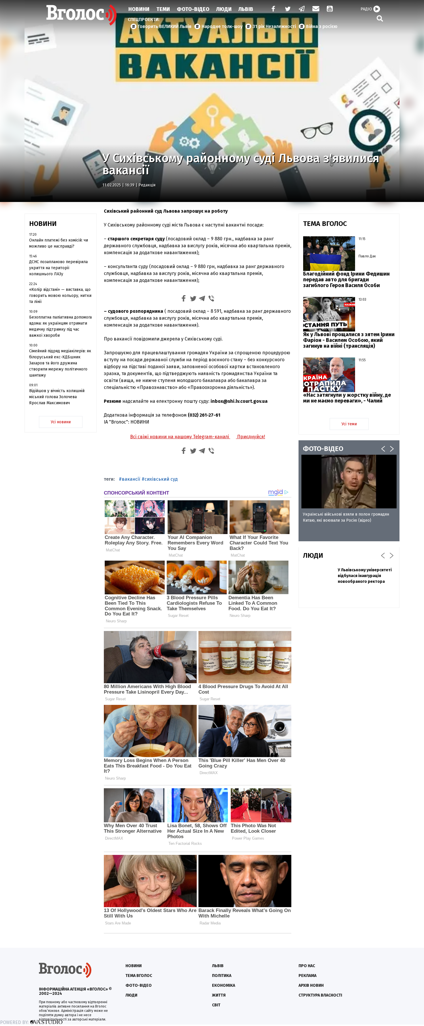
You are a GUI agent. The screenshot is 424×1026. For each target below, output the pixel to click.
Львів (246, 9)
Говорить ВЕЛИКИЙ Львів (165, 26)
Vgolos (81, 15)
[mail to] (315, 9)
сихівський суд (161, 479)
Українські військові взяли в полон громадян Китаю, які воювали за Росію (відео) (346, 517)
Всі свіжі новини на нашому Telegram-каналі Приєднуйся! (197, 436)
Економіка (223, 985)
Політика (221, 975)
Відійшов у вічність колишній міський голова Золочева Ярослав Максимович (57, 396)
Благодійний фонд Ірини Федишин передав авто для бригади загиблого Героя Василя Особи (346, 279)
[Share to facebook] (183, 299)
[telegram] (302, 9)
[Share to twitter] (193, 299)
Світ (216, 1005)
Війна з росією (321, 26)
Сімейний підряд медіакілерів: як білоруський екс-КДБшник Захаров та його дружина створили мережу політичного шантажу (60, 363)
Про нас (307, 965)
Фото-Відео (193, 9)
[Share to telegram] (202, 299)
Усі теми (349, 424)
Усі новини (61, 422)
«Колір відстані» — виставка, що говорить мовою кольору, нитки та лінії (60, 295)
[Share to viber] (211, 299)
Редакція (146, 185)
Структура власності (320, 995)
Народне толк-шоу (222, 26)
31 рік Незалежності (274, 26)
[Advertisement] (349, 654)
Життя (219, 995)
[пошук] (380, 18)
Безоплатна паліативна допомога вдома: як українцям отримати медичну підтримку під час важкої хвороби (60, 326)
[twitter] (288, 9)
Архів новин (311, 985)
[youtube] (330, 9)
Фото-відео (138, 985)
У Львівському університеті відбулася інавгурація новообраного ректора (365, 576)
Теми (163, 9)
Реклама (307, 975)
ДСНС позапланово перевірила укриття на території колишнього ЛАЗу (58, 267)
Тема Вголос (138, 975)
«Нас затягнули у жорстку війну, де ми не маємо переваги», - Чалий (347, 398)
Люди (224, 9)
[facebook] (272, 9)
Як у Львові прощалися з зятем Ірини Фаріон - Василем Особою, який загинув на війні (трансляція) (349, 340)
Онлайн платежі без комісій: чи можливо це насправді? (58, 243)
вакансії (131, 479)
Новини (138, 9)
